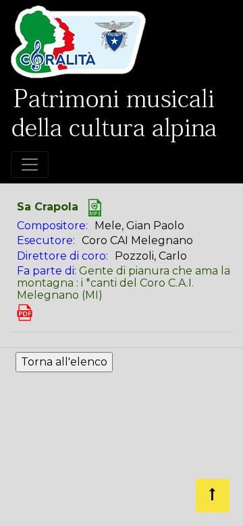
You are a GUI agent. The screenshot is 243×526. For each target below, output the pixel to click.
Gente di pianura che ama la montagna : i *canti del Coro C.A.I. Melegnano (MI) (123, 282)
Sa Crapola (47, 206)
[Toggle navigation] (30, 164)
